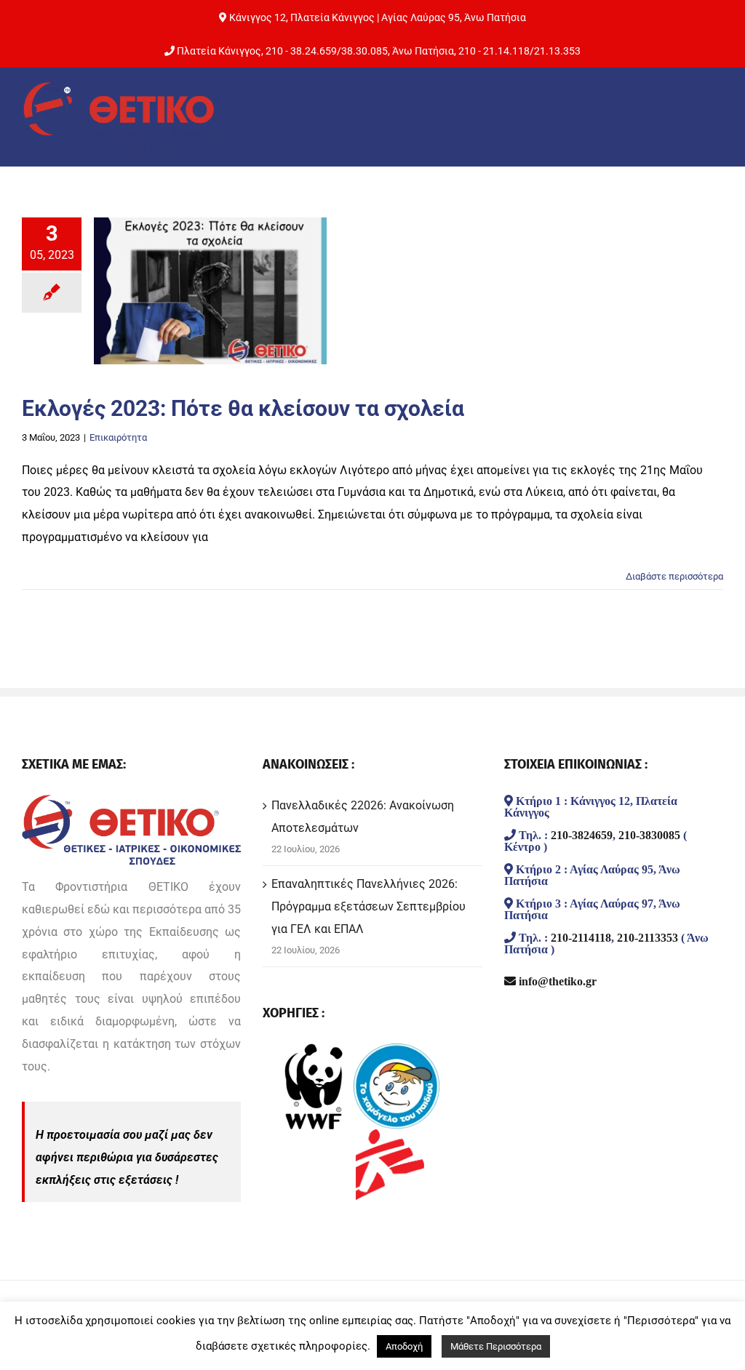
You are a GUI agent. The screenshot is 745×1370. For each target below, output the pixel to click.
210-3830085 (649, 835)
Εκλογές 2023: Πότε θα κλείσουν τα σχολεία (243, 408)
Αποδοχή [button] (404, 1346)
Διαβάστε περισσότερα (674, 576)
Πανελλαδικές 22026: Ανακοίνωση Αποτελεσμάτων (362, 816)
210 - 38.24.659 (301, 51)
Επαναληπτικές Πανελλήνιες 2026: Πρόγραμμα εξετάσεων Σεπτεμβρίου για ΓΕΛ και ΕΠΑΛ (368, 906)
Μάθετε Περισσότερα (495, 1346)
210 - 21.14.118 (494, 51)
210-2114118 (581, 937)
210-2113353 (647, 937)
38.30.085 (364, 51)
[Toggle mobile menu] (708, 114)
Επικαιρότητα (118, 437)
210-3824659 (582, 835)
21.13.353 (557, 51)
